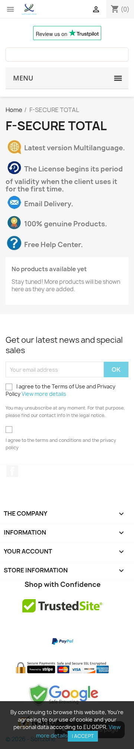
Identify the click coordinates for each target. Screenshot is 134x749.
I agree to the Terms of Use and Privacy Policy (60, 390)
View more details (44, 393)
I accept (83, 736)
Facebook (12, 471)
